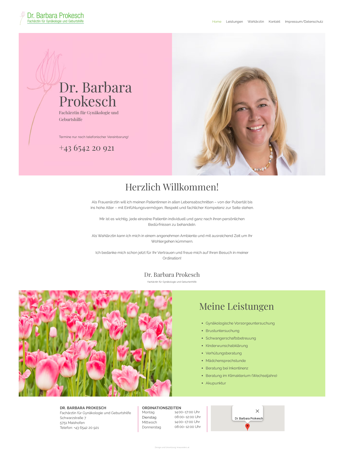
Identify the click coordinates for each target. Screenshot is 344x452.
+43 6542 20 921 (86, 147)
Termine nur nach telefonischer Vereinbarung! (94, 137)
